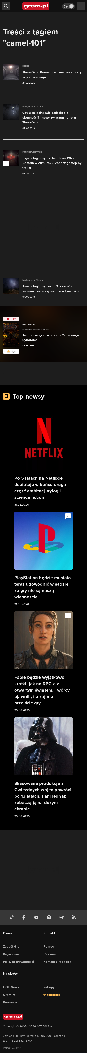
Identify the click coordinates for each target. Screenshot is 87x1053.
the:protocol (52, 994)
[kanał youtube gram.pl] (37, 917)
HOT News (11, 987)
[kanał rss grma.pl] (74, 917)
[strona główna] (36, 6)
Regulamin (11, 954)
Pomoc (49, 946)
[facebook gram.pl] (24, 917)
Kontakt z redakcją (58, 961)
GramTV (9, 994)
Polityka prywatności (18, 961)
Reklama (50, 954)
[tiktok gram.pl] (12, 917)
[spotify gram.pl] (50, 917)
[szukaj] (6, 6)
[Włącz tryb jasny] (68, 6)
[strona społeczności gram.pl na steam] (62, 917)
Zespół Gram (12, 946)
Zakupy (49, 987)
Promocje (10, 1002)
